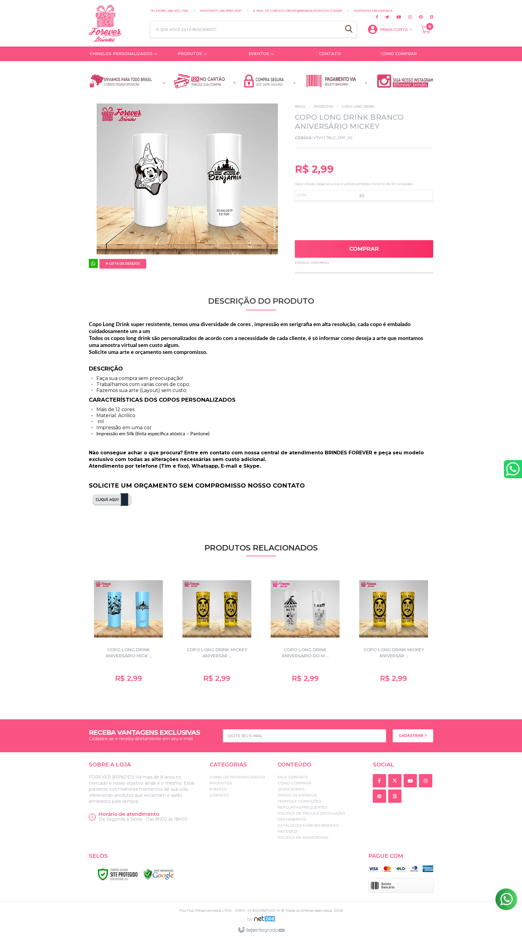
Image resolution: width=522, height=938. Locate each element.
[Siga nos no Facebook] (377, 17)
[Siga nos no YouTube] (411, 781)
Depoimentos (292, 819)
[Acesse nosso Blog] (428, 17)
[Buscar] (349, 29)
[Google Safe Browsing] (158, 874)
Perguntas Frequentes (302, 807)
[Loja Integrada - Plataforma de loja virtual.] (261, 930)
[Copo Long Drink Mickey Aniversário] (217, 630)
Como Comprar (294, 783)
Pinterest (288, 831)
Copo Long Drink (358, 106)
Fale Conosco (293, 777)
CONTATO (219, 795)
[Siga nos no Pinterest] (417, 17)
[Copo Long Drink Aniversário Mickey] (128, 630)
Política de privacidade (303, 837)
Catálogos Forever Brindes (308, 825)
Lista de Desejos (124, 264)
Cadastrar (411, 735)
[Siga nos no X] (383, 17)
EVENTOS (218, 789)
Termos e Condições (299, 801)
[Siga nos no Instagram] (406, 17)
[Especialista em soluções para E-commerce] (264, 921)
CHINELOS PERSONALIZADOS (237, 777)
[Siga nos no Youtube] (395, 17)
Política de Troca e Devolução (311, 813)
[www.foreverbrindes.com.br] (116, 23)
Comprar (364, 249)
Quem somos (291, 789)
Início (300, 106)
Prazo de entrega (297, 795)
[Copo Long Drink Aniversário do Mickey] (305, 630)
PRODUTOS (323, 106)
